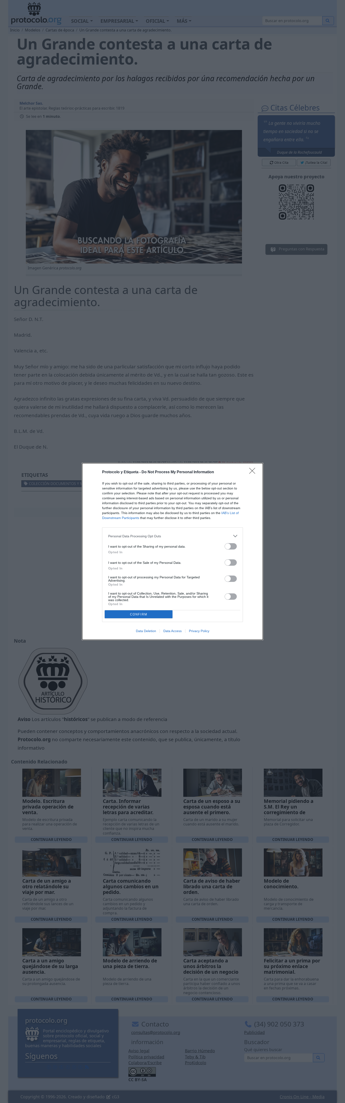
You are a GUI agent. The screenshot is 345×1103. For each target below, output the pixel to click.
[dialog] (172, 551)
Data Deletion (146, 631)
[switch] (231, 546)
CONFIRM (138, 614)
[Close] (253, 472)
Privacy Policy (199, 631)
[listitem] (172, 536)
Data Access (172, 631)
